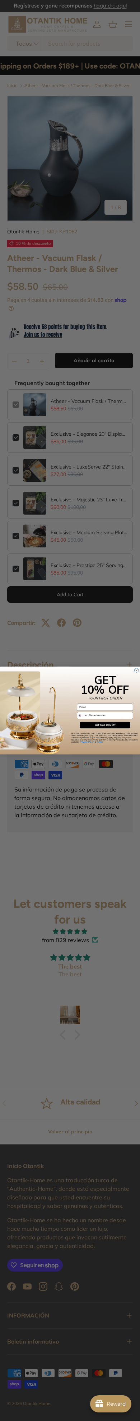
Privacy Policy (87, 742)
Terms (100, 742)
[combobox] (82, 715)
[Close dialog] (136, 670)
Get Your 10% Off (105, 725)
